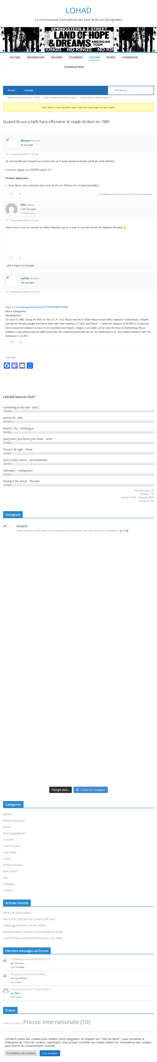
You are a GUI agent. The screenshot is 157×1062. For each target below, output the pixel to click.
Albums (7, 814)
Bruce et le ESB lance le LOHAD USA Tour (29, 919)
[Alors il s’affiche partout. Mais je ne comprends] (129, 641)
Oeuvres (57, 57)
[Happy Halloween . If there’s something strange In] (78, 641)
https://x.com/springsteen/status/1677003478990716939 (37, 307)
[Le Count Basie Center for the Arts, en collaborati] (129, 581)
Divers (110, 57)
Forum (11, 90)
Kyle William (21, 978)
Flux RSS (11, 357)
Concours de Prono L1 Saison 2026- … (31, 989)
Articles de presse (14, 820)
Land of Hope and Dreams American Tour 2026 (32, 938)
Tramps (8, 890)
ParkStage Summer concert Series (24, 925)
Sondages (9, 884)
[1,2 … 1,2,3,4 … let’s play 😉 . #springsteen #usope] (129, 665)
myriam (25, 278)
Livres (6, 858)
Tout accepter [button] (50, 1053)
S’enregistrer (74, 67)
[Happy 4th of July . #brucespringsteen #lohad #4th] (27, 542)
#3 (7, 292)
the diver (19, 963)
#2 (7, 220)
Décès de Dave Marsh (17, 913)
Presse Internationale (56, 1022)
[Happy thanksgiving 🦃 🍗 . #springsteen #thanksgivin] (27, 634)
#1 (7, 154)
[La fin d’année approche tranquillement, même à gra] (27, 720)
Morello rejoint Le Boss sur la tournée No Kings (32, 932)
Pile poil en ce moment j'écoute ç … (30, 974)
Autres (7, 827)
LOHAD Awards (12, 865)
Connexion (130, 57)
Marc (23, 204)
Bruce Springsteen (14, 833)
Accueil (15, 57)
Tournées (76, 57)
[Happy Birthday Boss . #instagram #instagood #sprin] (78, 667)
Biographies (36, 57)
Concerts (8, 839)
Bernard (25, 140)
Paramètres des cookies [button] (21, 1053)
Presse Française (12, 1023)
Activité (29, 90)
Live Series (9, 852)
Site (5, 877)
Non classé (10, 871)
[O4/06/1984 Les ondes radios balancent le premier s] (78, 571)
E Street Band (11, 846)
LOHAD (78, 10)
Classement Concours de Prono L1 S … (31, 959)
